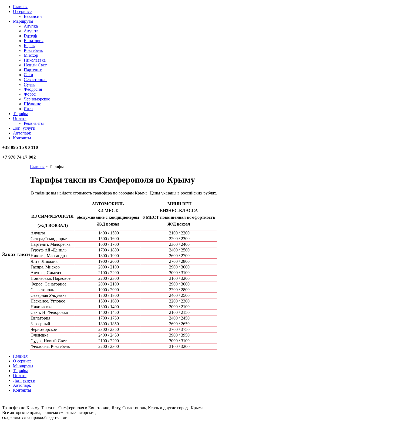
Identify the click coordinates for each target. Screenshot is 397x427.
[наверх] (2, 422)
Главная (37, 166)
